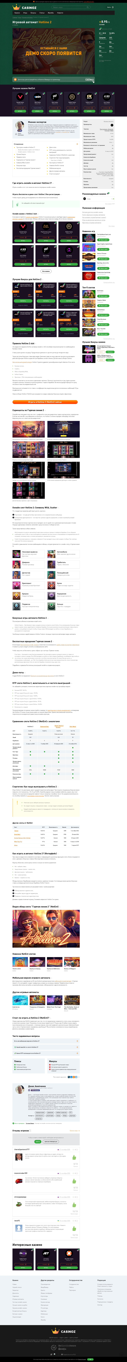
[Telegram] (76, 1077)
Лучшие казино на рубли (19, 1305)
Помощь (99, 1296)
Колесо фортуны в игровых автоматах (93, 215)
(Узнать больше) (82, 1359)
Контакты (100, 1299)
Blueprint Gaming (101, 236)
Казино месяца (45, 1302)
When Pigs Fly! (18, 841)
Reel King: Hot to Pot (103, 263)
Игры (25, 13)
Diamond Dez (44, 726)
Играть (20, 111)
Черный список (17, 1287)
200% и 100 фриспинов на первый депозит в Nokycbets (105, 356)
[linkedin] (29, 1090)
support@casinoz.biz (89, 1)
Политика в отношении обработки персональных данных (104, 1291)
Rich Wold (73, 726)
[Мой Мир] (71, 1077)
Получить (23, 301)
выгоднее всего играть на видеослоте (59, 710)
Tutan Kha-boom (101, 319)
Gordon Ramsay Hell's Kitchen (22, 838)
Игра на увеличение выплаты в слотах (93, 220)
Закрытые (15, 1290)
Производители (45, 1284)
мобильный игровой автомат (63, 981)
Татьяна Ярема (30, 1123)
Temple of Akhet (101, 300)
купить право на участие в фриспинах (68, 645)
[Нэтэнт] (112, 125)
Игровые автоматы (18, 1299)
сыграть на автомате (32, 217)
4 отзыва (101, 24)
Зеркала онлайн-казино (19, 1308)
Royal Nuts (17, 834)
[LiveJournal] (69, 1077)
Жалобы (51, 13)
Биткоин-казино (17, 1314)
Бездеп (15, 291)
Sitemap (99, 1305)
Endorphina (100, 292)
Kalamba (49, 1009)
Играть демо (72, 964)
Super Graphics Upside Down (104, 244)
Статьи (42, 13)
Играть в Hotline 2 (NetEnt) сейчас (45, 402)
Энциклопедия (16, 1317)
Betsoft (32, 1009)
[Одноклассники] (74, 1077)
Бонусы (33, 13)
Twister (16, 830)
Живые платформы (46, 1293)
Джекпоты (15, 1293)
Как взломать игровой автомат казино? (94, 217)
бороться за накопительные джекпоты (42, 676)
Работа (71, 1287)
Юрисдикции (44, 1305)
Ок (90, 1359)
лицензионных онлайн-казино (29, 645)
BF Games (15, 1009)
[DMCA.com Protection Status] (62, 1349)
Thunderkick (100, 302)
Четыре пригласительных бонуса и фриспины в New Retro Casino (106, 347)
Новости (60, 13)
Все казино (46, 271)
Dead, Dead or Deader (59, 726)
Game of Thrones (101, 253)
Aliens (15, 845)
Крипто (43, 1290)
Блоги (42, 1317)
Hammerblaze (100, 309)
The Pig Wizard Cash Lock (104, 234)
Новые (14, 1284)
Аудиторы (43, 1311)
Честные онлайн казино (19, 1302)
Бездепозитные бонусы (19, 1311)
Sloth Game (100, 290)
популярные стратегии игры (35, 796)
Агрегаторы (44, 1296)
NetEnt (14, 970)
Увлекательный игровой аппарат (22, 362)
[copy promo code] (23, 108)
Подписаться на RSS (69, 1354)
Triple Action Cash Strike (103, 272)
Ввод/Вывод (44, 1287)
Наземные (44, 1299)
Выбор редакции (64, 319)
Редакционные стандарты (105, 1302)
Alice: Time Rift (101, 328)
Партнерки (72, 1290)
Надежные (15, 1296)
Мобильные (44, 1314)
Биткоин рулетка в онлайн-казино (92, 212)
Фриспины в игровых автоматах (91, 223)
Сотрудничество (74, 1284)
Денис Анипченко (20, 134)
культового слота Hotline (62, 132)
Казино (17, 13)
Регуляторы (44, 1308)
